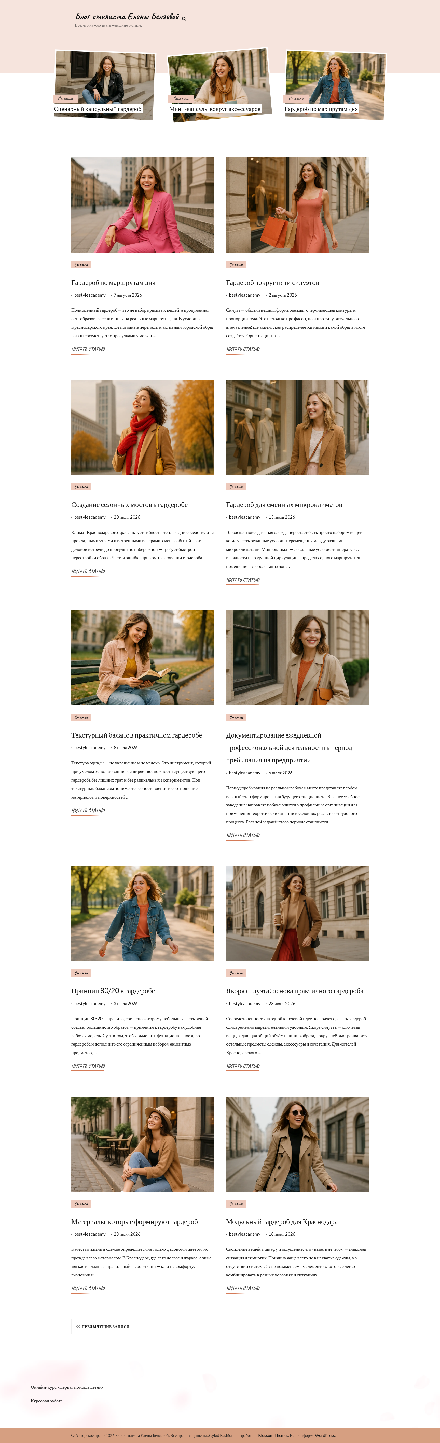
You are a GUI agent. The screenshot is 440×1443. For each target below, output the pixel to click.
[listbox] (220, 85)
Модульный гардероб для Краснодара (282, 1221)
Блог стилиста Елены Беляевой (127, 16)
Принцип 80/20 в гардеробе (113, 990)
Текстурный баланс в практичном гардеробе (136, 734)
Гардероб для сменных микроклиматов (284, 504)
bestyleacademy (90, 295)
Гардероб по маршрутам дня (321, 108)
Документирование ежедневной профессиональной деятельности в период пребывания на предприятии (289, 747)
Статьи (65, 98)
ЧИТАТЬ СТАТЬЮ (87, 349)
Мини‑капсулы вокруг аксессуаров (214, 108)
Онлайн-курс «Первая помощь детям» (67, 1387)
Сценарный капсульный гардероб (97, 108)
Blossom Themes (273, 1435)
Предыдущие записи (106, 1326)
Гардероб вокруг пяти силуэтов (272, 282)
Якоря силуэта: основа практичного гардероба (294, 990)
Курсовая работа (47, 1400)
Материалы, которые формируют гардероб (134, 1221)
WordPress (325, 1435)
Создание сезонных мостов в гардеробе (129, 504)
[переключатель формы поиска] (182, 19)
